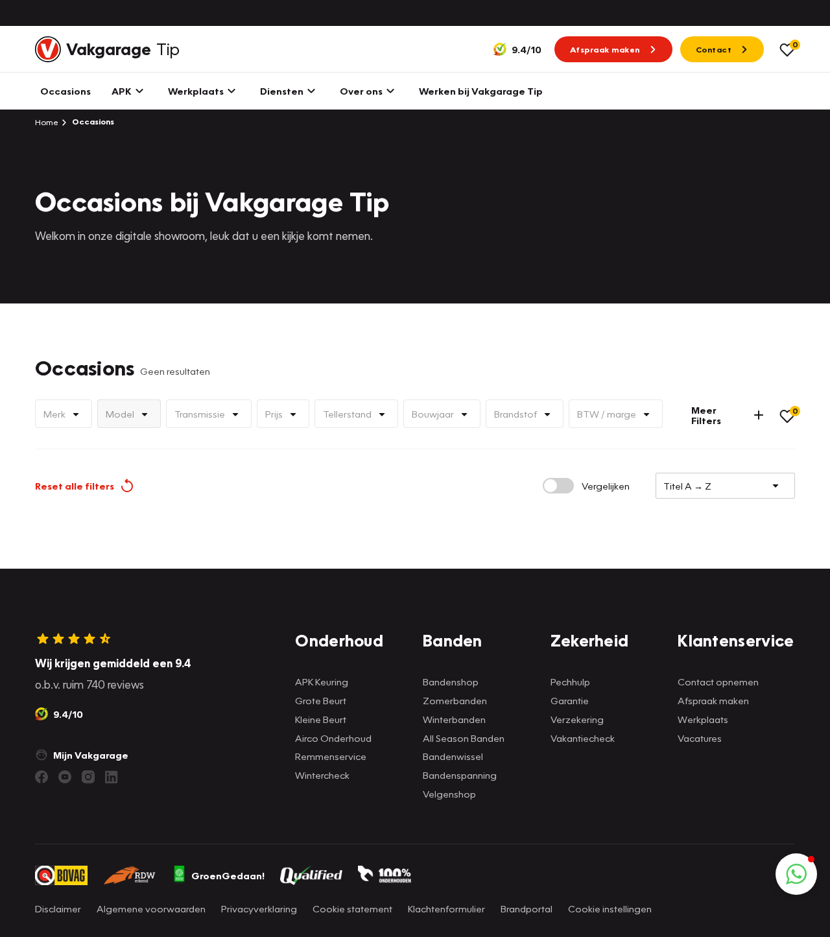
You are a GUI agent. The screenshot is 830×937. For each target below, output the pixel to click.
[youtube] (64, 776)
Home (46, 122)
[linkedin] (111, 776)
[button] (796, 874)
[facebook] (41, 776)
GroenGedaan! (228, 875)
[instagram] (88, 776)
